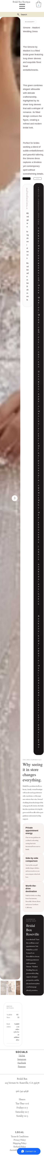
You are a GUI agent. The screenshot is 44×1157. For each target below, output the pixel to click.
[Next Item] (15, 498)
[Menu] (22, 6)
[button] (38, 4)
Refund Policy (19, 1146)
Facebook (22, 1062)
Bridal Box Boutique (21, 1)
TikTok (22, 1055)
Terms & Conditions (19, 1136)
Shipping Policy (19, 1143)
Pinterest (22, 1066)
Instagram (21, 1059)
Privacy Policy (20, 1139)
